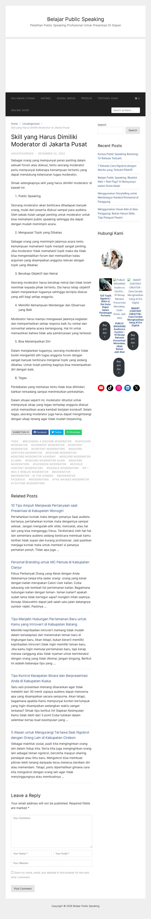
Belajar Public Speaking (75, 19)
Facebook (41, 432)
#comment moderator (47, 444)
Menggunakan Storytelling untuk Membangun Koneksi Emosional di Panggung (118, 197)
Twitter (58, 432)
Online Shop (20, 110)
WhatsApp (74, 432)
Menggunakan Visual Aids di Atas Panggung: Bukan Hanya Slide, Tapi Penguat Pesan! (118, 213)
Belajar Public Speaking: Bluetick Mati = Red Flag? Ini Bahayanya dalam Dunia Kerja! (117, 181)
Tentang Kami (108, 98)
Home (14, 123)
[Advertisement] (75, 65)
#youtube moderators (28, 483)
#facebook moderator (49, 464)
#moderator (61, 471)
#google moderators (63, 467)
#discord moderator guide (45, 460)
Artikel (46, 98)
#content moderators (48, 448)
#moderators (39, 479)
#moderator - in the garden (32, 475)
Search (102, 124)
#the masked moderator (70, 479)
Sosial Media (66, 98)
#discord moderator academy (33, 456)
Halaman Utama (23, 98)
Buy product (105, 331)
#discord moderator (61, 452)
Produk (86, 98)
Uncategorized (30, 123)
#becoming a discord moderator (47, 441)
